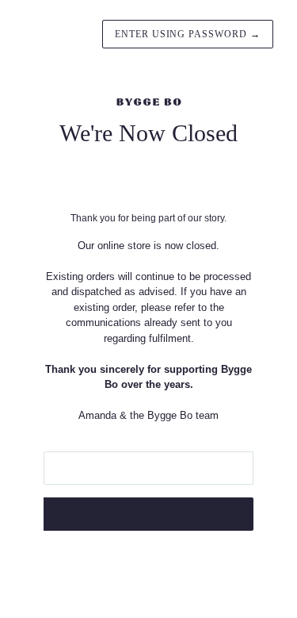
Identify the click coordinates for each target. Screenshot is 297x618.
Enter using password (188, 34)
